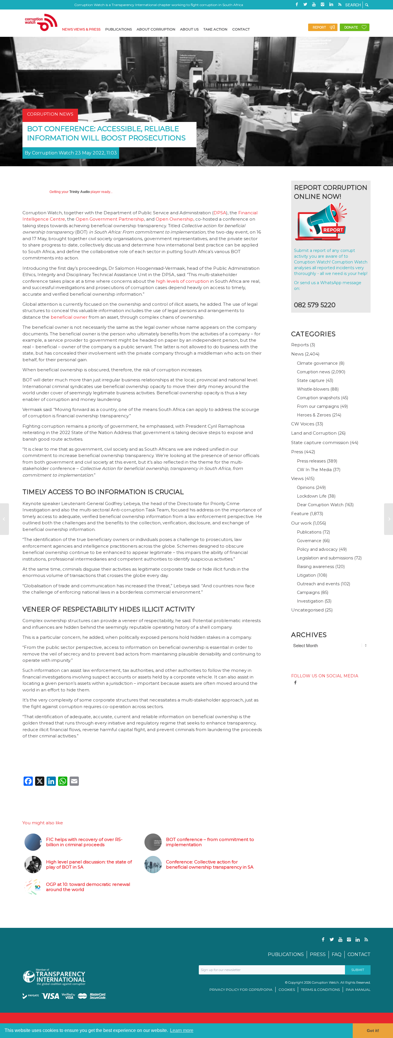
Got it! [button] (373, 1030)
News (297, 354)
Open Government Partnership (110, 219)
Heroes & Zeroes (314, 415)
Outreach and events (318, 583)
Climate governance (317, 363)
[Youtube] (314, 4)
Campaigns (308, 592)
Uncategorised (307, 610)
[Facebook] (296, 4)
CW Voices (302, 424)
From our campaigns (318, 406)
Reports (300, 344)
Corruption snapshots (318, 397)
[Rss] (339, 4)
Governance (309, 540)
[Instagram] (322, 4)
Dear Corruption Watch (320, 504)
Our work (301, 523)
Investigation (310, 601)
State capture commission (320, 442)
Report (319, 27)
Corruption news (313, 371)
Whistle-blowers (313, 389)
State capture (311, 380)
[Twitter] (305, 4)
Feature (300, 513)
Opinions (305, 487)
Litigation (306, 575)
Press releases (311, 461)
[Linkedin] (331, 4)
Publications (309, 532)
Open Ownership (174, 219)
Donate (351, 27)
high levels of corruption (182, 281)
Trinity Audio (79, 192)
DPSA (219, 212)
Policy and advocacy (317, 549)
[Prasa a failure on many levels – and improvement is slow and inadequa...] (4, 519)
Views (297, 478)
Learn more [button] (181, 1030)
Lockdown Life (312, 496)
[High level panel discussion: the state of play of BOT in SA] (388, 519)
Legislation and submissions (325, 558)
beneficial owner (70, 317)
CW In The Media (314, 469)
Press (297, 451)
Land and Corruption (314, 433)
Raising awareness (315, 566)
